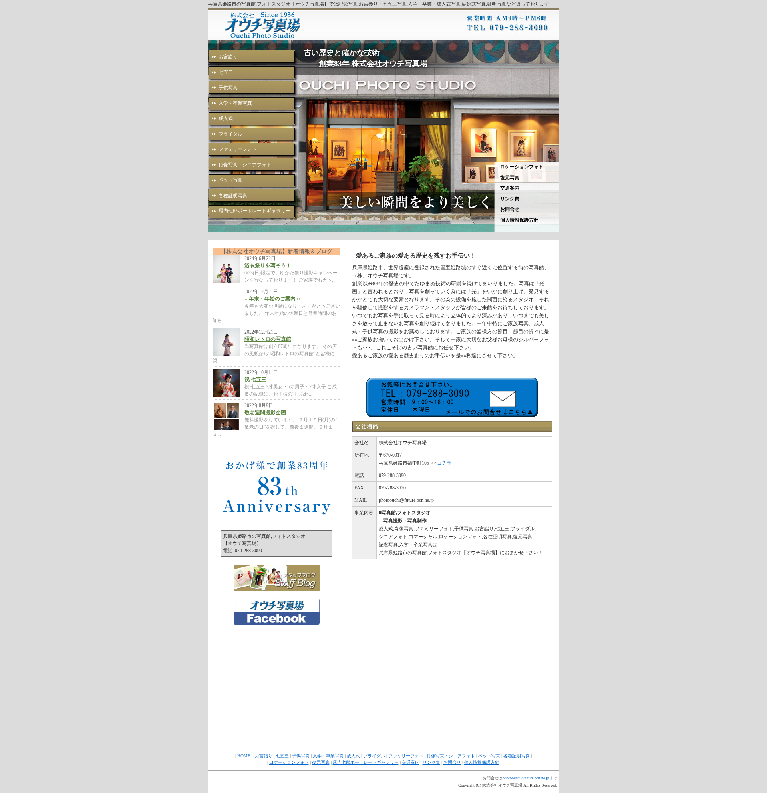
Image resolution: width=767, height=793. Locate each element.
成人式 (226, 118)
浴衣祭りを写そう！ (267, 265)
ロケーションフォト (289, 762)
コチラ (444, 463)
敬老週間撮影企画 (265, 412)
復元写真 (321, 762)
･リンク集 (508, 199)
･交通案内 (508, 188)
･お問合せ (508, 209)
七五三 (226, 72)
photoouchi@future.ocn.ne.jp (526, 778)
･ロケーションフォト (520, 167)
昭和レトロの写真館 (267, 339)
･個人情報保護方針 (518, 220)
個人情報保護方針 (481, 762)
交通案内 (410, 762)
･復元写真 (508, 177)
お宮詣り (228, 57)
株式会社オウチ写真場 (264, 25)
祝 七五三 (255, 379)
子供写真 (228, 87)
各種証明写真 (233, 195)
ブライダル (230, 134)
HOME (243, 756)
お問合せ (452, 762)
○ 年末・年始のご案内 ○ (272, 299)
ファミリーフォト (238, 149)
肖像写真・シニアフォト (245, 165)
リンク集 (431, 762)
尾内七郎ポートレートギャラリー (254, 211)
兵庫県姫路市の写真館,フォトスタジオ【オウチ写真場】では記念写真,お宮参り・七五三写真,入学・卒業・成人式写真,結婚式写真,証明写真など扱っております (378, 4)
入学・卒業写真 (235, 103)
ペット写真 (230, 180)
